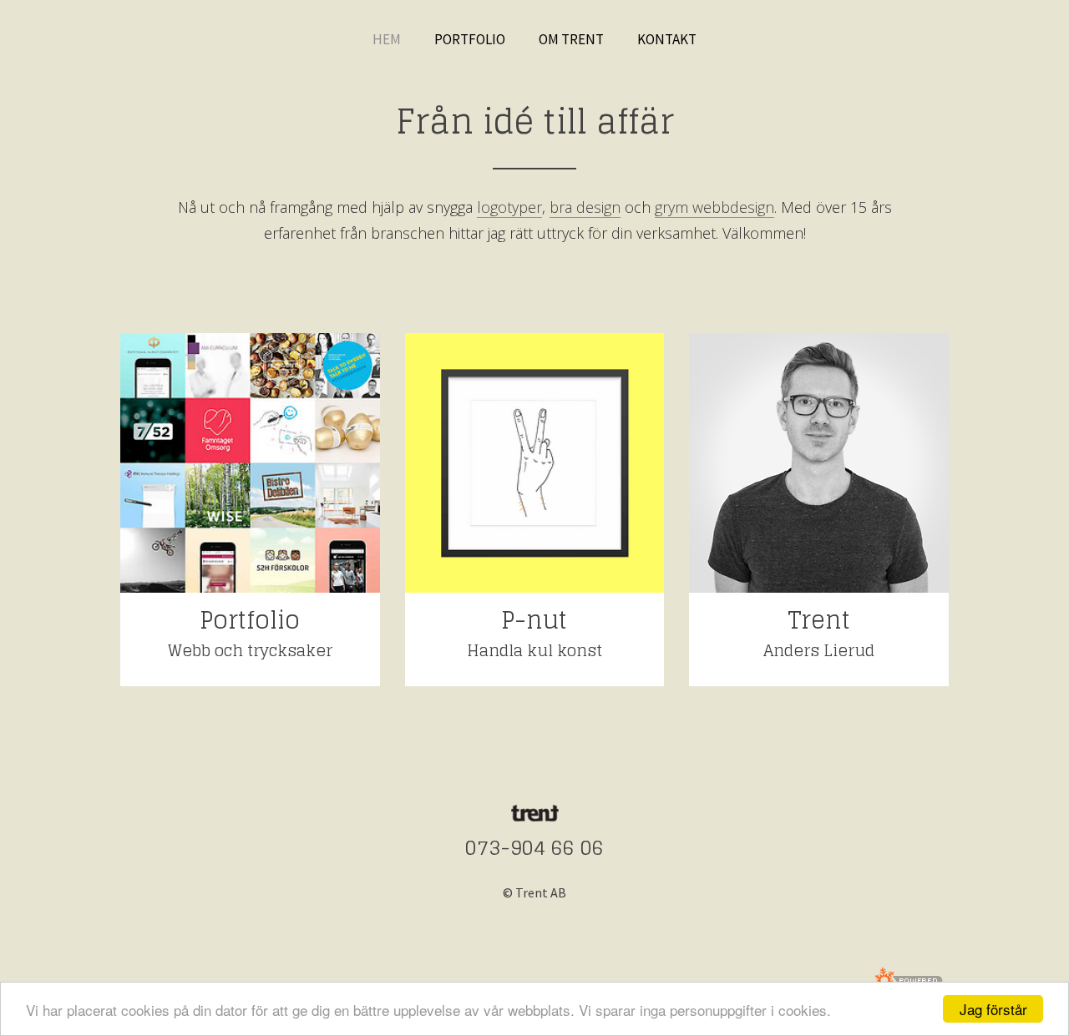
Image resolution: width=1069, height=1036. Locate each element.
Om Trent (571, 39)
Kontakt (667, 39)
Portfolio (469, 39)
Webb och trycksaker (250, 650)
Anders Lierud (818, 650)
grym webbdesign (714, 207)
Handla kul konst (534, 650)
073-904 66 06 (534, 848)
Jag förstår (993, 1008)
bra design (585, 207)
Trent (819, 620)
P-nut (534, 620)
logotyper (509, 207)
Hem (386, 39)
